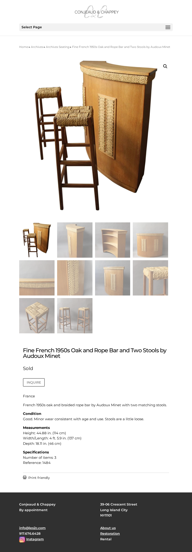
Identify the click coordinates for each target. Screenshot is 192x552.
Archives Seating (57, 47)
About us (108, 528)
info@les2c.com (32, 528)
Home (23, 47)
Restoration (110, 533)
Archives (37, 47)
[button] (165, 66)
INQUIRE (34, 382)
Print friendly (36, 478)
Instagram (35, 539)
